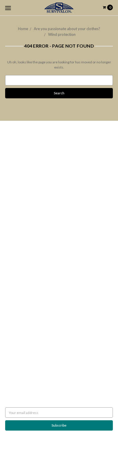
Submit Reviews (17, 177)
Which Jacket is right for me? (27, 146)
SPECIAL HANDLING (20, 304)
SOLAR (10, 242)
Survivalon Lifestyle (20, 141)
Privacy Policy (15, 172)
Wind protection (62, 34)
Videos (10, 203)
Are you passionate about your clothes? (67, 28)
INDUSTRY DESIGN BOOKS (25, 237)
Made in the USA (17, 299)
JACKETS (12, 247)
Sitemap (11, 214)
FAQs (9, 193)
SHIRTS (10, 263)
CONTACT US (15, 278)
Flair (72, 450)
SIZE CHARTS (15, 283)
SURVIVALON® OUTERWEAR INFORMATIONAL (42, 288)
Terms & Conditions (20, 183)
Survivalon (13, 327)
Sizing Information (19, 157)
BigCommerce (35, 450)
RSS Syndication (17, 208)
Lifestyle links (15, 294)
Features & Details (19, 198)
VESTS (10, 257)
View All (11, 332)
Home (23, 28)
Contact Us (13, 188)
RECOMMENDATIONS (22, 152)
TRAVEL (11, 273)
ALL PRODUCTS (17, 252)
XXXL (9, 268)
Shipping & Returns (19, 162)
